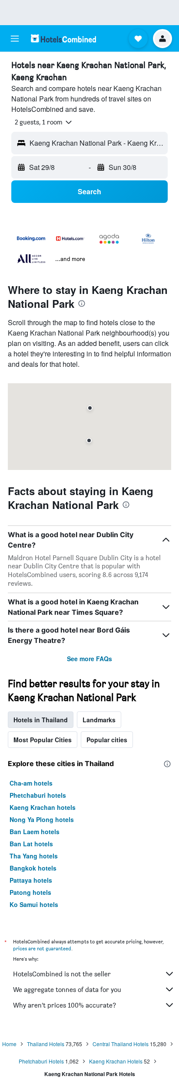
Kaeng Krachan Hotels (116, 1061)
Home (9, 1043)
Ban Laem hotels (35, 831)
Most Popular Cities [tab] (42, 739)
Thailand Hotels (45, 1043)
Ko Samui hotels (34, 904)
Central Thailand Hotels (121, 1043)
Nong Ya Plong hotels (42, 819)
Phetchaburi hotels (38, 795)
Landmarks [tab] (99, 719)
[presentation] (82, 303)
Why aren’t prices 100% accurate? (64, 1005)
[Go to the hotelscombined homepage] (63, 38)
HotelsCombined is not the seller (62, 974)
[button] (14, 38)
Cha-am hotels (31, 783)
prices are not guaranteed (42, 948)
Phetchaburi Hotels (41, 1061)
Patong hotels (30, 892)
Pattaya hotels (31, 880)
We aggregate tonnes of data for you (67, 989)
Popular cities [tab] (106, 739)
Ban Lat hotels (31, 843)
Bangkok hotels (33, 868)
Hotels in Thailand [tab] (40, 719)
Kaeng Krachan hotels (43, 807)
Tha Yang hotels (34, 855)
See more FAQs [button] (89, 658)
